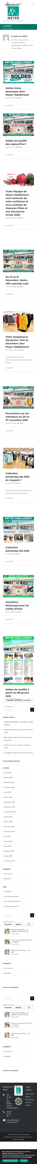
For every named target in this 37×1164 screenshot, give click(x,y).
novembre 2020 (9, 807)
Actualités (19, 98)
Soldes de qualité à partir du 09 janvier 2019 (17, 693)
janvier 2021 (8, 797)
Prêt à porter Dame (30, 1095)
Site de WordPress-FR (11, 906)
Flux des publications (11, 896)
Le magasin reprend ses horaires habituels (18, 753)
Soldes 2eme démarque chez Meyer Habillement (17, 91)
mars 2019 (7, 836)
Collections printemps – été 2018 (20, 951)
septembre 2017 (9, 861)
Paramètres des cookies (14, 1134)
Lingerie (28, 1105)
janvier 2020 (8, 822)
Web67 (22, 1139)
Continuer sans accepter (10, 1161)
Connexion (7, 891)
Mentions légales (19, 1137)
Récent (18, 924)
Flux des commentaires (12, 901)
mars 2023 (8, 773)
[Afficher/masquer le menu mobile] (33, 4)
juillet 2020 (8, 817)
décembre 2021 (9, 782)
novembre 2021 (9, 787)
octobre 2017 (8, 856)
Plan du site (28, 1137)
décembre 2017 (9, 851)
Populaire (8, 924)
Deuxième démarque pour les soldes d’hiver (17, 605)
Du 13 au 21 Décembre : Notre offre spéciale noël (17, 280)
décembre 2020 (9, 802)
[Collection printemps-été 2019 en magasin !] (7, 940)
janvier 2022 (8, 777)
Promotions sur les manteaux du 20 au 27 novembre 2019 (17, 417)
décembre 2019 (9, 826)
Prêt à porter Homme (30, 1101)
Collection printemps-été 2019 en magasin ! (17, 477)
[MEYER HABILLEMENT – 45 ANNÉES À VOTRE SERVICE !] (7, 930)
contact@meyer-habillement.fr (13, 1121)
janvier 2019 (8, 841)
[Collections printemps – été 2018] (7, 951)
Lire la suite (9, 105)
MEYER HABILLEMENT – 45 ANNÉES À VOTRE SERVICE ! (20, 930)
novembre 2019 (9, 831)
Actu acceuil (8, 874)
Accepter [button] (24, 1161)
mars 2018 (7, 846)
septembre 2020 (9, 812)
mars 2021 (7, 792)
